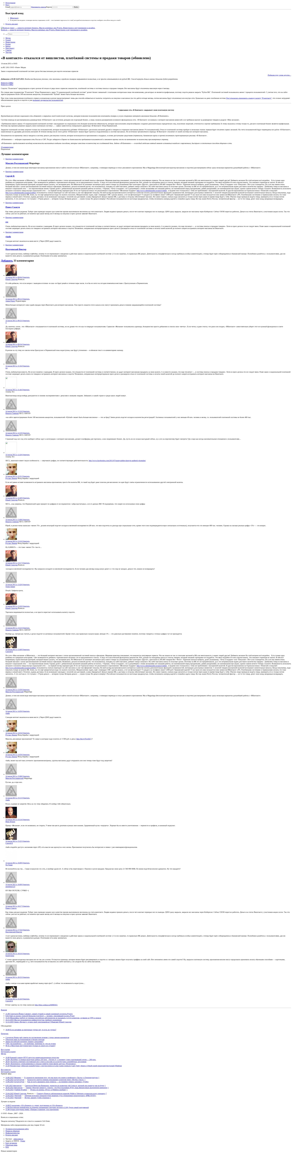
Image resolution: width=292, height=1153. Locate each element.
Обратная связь (11, 1145)
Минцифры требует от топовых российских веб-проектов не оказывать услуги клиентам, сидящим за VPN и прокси (53, 1018)
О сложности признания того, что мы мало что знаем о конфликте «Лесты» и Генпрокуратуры (61, 1078)
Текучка (8, 52)
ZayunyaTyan (19, 1080)
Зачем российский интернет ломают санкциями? (24, 1042)
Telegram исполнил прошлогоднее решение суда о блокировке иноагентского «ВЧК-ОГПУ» (60, 1096)
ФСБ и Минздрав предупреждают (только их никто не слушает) (30, 1046)
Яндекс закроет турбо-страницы (37, 1098)
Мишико (17, 1078)
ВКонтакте (14, 18)
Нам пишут (9, 48)
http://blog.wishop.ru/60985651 (46, 1005)
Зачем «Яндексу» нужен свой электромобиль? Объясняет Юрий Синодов (38, 1022)
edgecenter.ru (18, 1139)
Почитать (4, 1034)
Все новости (6, 1070)
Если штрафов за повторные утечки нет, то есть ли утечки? (30, 1030)
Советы (8, 50)
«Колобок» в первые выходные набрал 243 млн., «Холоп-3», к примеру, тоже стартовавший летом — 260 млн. (53, 1060)
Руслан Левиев (11, 478)
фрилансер (17, 1086)
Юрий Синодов (11, 279)
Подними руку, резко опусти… (279, 75)
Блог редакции (11, 1143)
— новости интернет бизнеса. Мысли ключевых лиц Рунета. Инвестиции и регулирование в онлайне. (44, 30)
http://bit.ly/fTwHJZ (83, 739)
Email (7, 7)
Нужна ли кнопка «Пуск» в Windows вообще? (48, 1090)
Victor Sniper (10, 587)
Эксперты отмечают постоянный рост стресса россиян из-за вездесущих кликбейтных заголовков (48, 1062)
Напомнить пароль (38, 7)
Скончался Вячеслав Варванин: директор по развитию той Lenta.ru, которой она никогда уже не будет (64, 1086)
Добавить (7, 260)
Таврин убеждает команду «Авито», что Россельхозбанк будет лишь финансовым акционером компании (66, 1088)
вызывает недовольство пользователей (48, 100)
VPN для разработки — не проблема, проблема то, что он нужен (30, 1044)
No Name (9, 865)
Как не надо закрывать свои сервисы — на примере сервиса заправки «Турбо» (58, 1082)
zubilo (7, 979)
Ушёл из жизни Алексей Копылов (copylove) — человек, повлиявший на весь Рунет (40, 1016)
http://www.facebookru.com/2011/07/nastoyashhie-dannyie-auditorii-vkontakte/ (117, 461)
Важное (4, 1010)
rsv (6, 222)
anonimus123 (10, 887)
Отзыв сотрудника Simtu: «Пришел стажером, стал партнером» (32, 1109)
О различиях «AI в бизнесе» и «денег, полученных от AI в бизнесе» (34, 1105)
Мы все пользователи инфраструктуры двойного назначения (33, 1020)
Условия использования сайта (17, 1129)
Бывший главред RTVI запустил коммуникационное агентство (34, 1058)
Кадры (8, 44)
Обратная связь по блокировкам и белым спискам (24, 1040)
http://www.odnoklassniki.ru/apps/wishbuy (20, 193)
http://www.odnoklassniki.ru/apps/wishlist (152, 191)
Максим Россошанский (17, 163)
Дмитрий (17, 1096)
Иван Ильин (10, 822)
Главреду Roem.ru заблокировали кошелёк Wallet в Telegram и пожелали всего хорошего (71, 1094)
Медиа (8, 38)
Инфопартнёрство (12, 1133)
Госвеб (8, 40)
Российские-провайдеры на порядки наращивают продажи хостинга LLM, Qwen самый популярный (47, 1107)
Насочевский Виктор (15, 249)
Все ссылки (5, 1050)
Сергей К (10, 176)
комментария (7, 147)
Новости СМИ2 (7, 83)
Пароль (41, 7)
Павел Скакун (12, 207)
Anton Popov (10, 301)
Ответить (26, 277)
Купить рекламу (11, 24)
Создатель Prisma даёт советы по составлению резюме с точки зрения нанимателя (37, 1037)
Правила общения (12, 1131)
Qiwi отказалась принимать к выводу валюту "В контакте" (249, 98)
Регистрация (10, 3)
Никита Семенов (12, 413)
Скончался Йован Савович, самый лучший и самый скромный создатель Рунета (39, 1014)
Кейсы (7, 46)
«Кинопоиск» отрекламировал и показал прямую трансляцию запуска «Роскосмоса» (43, 1064)
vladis (8, 236)
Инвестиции (10, 42)
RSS (7, 1147)
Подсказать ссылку (8, 1052)
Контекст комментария (14, 159)
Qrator (22, 1141)
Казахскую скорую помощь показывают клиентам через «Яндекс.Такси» (55, 1080)
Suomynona (9, 956)
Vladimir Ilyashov (20, 1090)
